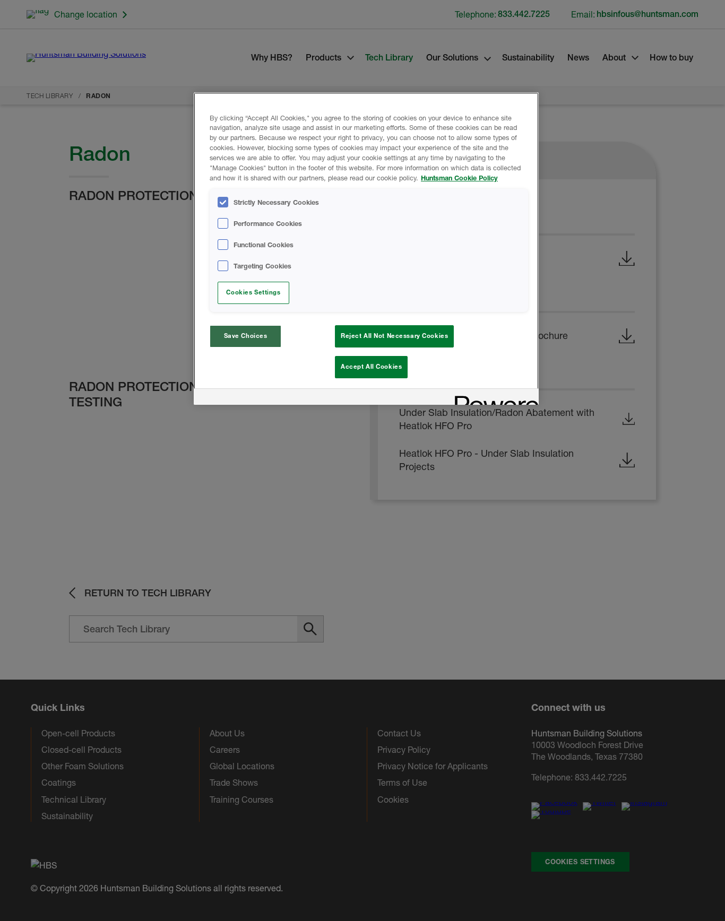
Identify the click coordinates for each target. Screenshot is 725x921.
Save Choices (245, 336)
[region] (366, 248)
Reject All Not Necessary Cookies (394, 336)
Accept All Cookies (371, 366)
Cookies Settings (253, 292)
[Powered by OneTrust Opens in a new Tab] (493, 398)
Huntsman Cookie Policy (459, 178)
